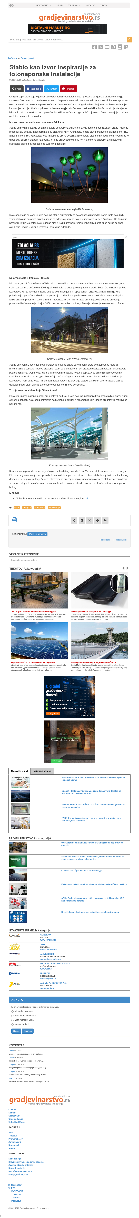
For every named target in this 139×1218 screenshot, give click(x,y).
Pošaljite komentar (37, 534)
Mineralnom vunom (24, 1011)
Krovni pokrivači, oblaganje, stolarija (26, 1162)
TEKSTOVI (74, 6)
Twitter (53, 88)
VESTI (60, 5)
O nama (12, 1109)
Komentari (17, 1045)
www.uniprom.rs (48, 978)
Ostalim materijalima (24, 1020)
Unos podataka (15, 1119)
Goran (11, 1051)
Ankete (11, 1148)
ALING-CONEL (47, 954)
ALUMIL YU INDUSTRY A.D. (53, 983)
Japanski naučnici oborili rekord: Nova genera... (34, 662)
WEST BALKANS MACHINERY (55, 964)
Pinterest (70, 88)
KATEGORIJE (44, 6)
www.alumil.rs (47, 988)
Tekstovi (12, 1136)
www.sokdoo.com (48, 949)
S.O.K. (43, 944)
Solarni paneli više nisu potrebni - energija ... (92, 612)
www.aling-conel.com (50, 959)
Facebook (35, 88)
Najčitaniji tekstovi (42, 771)
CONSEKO (45, 935)
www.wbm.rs (46, 969)
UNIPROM (45, 973)
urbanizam (40, 507)
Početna (12, 58)
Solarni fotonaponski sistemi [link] (24, 560)
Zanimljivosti (27, 58)
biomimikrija (54, 507)
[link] (69, 18)
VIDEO (103, 5)
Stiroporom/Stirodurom (25, 1015)
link (87, 498)
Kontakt (12, 1113)
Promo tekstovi (15, 1139)
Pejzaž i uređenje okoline (20, 1171)
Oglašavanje (14, 1116)
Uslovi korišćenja (16, 1122)
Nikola (11, 1058)
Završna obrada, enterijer (20, 1165)
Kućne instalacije (16, 1168)
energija (27, 507)
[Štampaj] (14, 520)
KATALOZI (90, 5)
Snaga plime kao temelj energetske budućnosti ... (94, 662)
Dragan (12, 1065)
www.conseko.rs (48, 940)
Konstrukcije (14, 1159)
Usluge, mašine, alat (18, 1175)
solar (16, 507)
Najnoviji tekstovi (19, 771)
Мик (11, 1078)
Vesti (10, 1132)
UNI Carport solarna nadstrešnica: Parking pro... (34, 612)
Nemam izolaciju (22, 1024)
